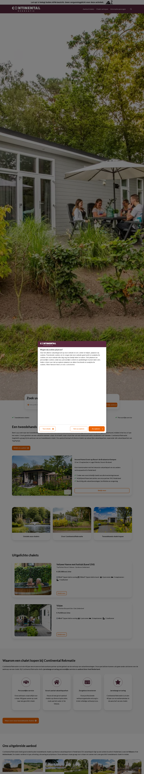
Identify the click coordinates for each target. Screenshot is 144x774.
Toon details (47, 429)
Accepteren (96, 429)
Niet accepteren (78, 429)
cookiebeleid (70, 365)
